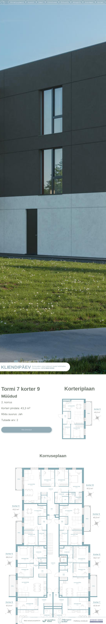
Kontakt (100, 2)
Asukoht (31, 2)
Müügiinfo (77, 2)
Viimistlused (52, 2)
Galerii (40, 2)
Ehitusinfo (65, 2)
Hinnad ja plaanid (17, 2)
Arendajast (89, 2)
